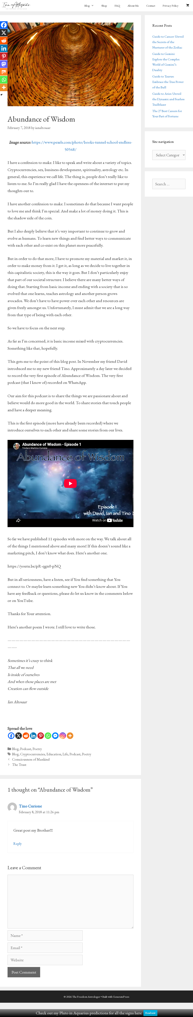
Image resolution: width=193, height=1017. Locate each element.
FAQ (117, 5)
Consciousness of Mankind (31, 759)
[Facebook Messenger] (55, 735)
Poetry (37, 748)
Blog (87, 5)
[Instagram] (62, 735)
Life (65, 754)
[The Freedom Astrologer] (17, 5)
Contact (150, 5)
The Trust (19, 764)
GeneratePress (121, 996)
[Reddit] (26, 735)
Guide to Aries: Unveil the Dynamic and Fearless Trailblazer (168, 99)
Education (53, 754)
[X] (18, 735)
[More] (70, 735)
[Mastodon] (4, 64)
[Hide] (1, 94)
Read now (150, 1013)
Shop (104, 5)
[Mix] (4, 72)
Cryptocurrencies (32, 754)
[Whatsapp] (48, 735)
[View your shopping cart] (187, 5)
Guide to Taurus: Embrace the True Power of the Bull (168, 81)
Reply (17, 843)
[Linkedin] (33, 735)
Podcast (25, 748)
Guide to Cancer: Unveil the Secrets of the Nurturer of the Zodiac (168, 41)
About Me (133, 5)
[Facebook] (11, 735)
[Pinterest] (40, 735)
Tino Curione (30, 806)
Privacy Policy (170, 5)
